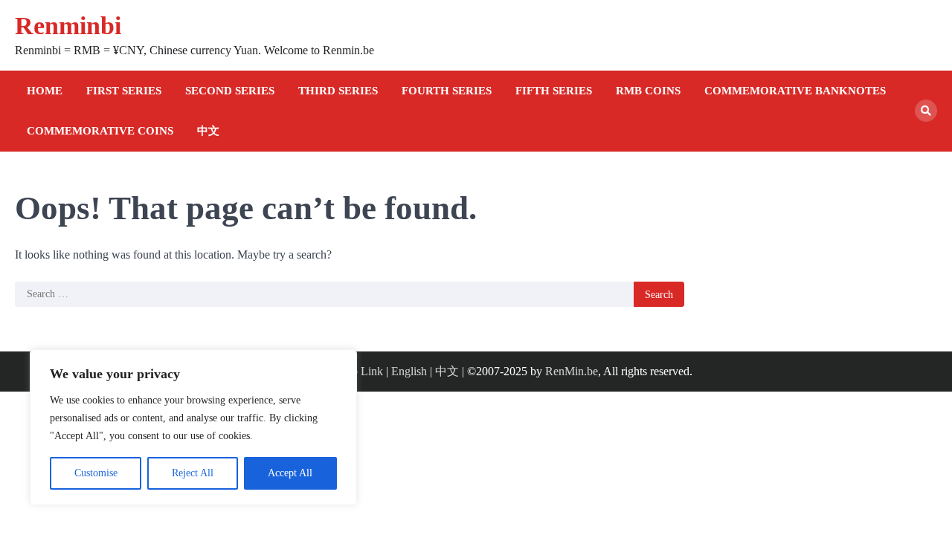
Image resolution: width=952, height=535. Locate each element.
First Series (123, 91)
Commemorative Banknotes (795, 91)
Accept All (290, 473)
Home (44, 91)
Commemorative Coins (100, 131)
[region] (193, 427)
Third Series (338, 91)
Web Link (359, 371)
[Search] (926, 111)
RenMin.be (571, 371)
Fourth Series (447, 91)
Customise (96, 473)
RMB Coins (648, 91)
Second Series (229, 91)
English (409, 371)
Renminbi (68, 25)
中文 (208, 131)
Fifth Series (553, 91)
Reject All (192, 473)
